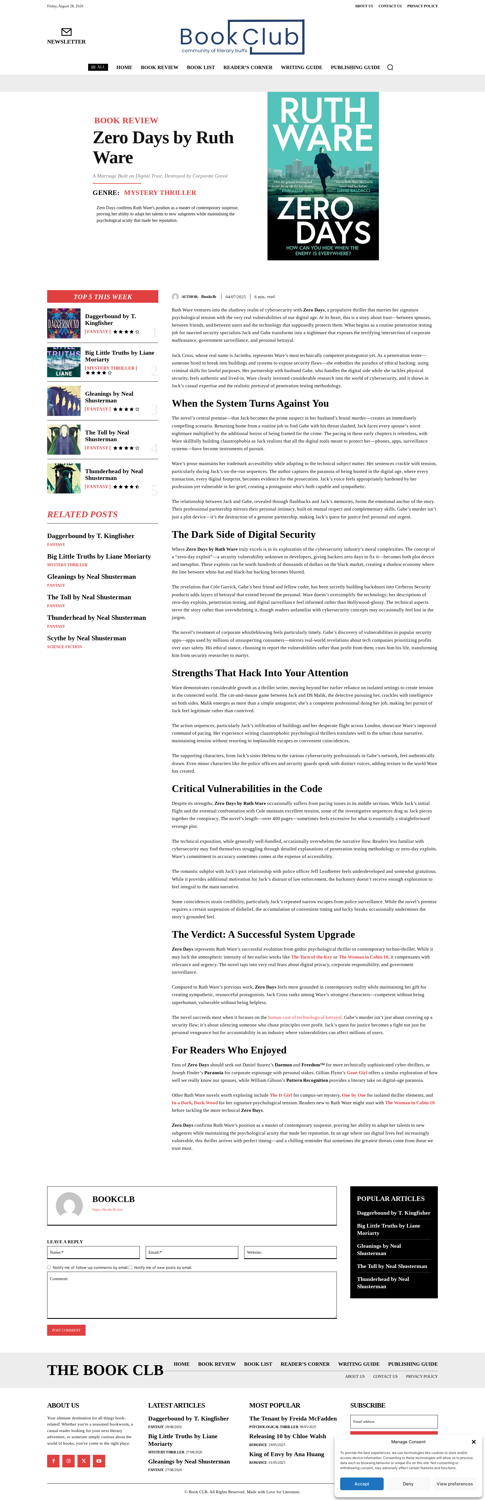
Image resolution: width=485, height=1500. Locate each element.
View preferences (455, 1484)
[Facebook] (393, 295)
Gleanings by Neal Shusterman (109, 397)
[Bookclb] (177, 296)
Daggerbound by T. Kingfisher (110, 319)
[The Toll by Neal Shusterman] (64, 440)
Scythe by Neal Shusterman (86, 638)
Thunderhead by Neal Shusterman (114, 474)
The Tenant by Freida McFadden (293, 1418)
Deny (408, 1484)
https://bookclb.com (107, 1209)
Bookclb (208, 296)
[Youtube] (99, 1461)
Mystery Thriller (160, 192)
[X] (406, 295)
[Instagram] (68, 1461)
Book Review (126, 120)
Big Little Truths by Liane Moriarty (119, 356)
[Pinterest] (419, 295)
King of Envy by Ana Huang (286, 1454)
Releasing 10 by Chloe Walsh (287, 1436)
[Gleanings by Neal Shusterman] (64, 401)
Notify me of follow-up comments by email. (91, 1267)
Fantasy (97, 331)
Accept (361, 1484)
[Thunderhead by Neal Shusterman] (64, 478)
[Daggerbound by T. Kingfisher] (64, 323)
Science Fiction (64, 647)
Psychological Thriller (273, 1427)
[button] (474, 1442)
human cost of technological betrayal (305, 1017)
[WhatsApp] (432, 295)
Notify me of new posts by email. (163, 1267)
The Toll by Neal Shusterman (107, 436)
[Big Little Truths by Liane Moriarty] (64, 362)
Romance (258, 1445)
